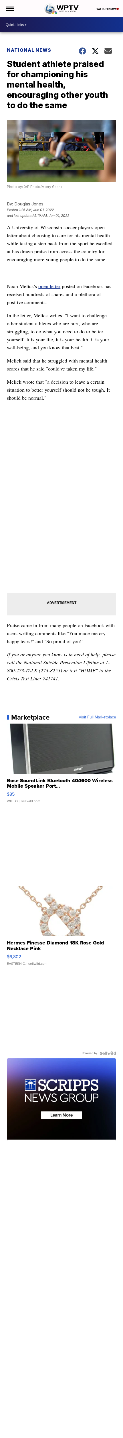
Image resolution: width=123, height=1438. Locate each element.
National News (29, 50)
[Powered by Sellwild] (108, 1053)
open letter (49, 286)
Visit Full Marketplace (97, 717)
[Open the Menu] (9, 8)
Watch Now (106, 9)
